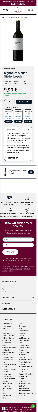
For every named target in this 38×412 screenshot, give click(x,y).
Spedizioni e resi (8, 289)
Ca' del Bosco (7, 340)
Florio (4, 398)
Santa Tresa (23, 381)
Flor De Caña (6, 396)
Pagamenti (6, 286)
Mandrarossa (23, 355)
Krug (20, 328)
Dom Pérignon (7, 357)
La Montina (23, 333)
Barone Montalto (8, 336)
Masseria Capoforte (26, 367)
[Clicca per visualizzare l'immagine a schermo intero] (18, 41)
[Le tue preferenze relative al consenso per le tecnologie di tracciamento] (3, 408)
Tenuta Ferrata (24, 388)
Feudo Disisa (7, 388)
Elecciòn (5, 381)
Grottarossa (23, 326)
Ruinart (21, 379)
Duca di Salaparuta (9, 379)
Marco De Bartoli (25, 362)
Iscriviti (10, 252)
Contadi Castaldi (8, 352)
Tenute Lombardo (25, 391)
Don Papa (5, 372)
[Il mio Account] (29, 10)
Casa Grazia (6, 343)
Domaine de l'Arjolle (9, 369)
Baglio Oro (6, 333)
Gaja (20, 324)
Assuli (4, 331)
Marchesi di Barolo (25, 360)
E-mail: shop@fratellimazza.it (17, 411)
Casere (4, 345)
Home (4, 17)
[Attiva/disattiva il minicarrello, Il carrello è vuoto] (32, 10)
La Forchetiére (24, 331)
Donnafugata (6, 374)
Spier (6, 68)
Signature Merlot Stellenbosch (18, 17)
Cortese (5, 355)
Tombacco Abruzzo (26, 393)
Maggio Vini (23, 350)
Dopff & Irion (7, 376)
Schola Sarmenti (25, 384)
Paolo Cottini (23, 369)
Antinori (5, 328)
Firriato (4, 393)
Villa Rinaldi (23, 396)
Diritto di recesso (8, 292)
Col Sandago (6, 350)
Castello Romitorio (9, 348)
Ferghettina (6, 386)
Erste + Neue (7, 384)
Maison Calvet (24, 352)
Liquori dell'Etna (24, 340)
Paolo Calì (22, 372)
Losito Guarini (24, 345)
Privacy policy (9, 263)
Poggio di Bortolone (26, 374)
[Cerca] (7, 10)
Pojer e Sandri (24, 376)
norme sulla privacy (16, 269)
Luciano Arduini (24, 348)
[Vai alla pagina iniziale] (18, 10)
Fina (3, 391)
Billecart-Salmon (8, 338)
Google (11, 271)
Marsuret (22, 364)
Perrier (21, 336)
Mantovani (22, 357)
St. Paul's (22, 386)
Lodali (21, 343)
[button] (18, 282)
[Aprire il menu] (3, 10)
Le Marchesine (24, 338)
